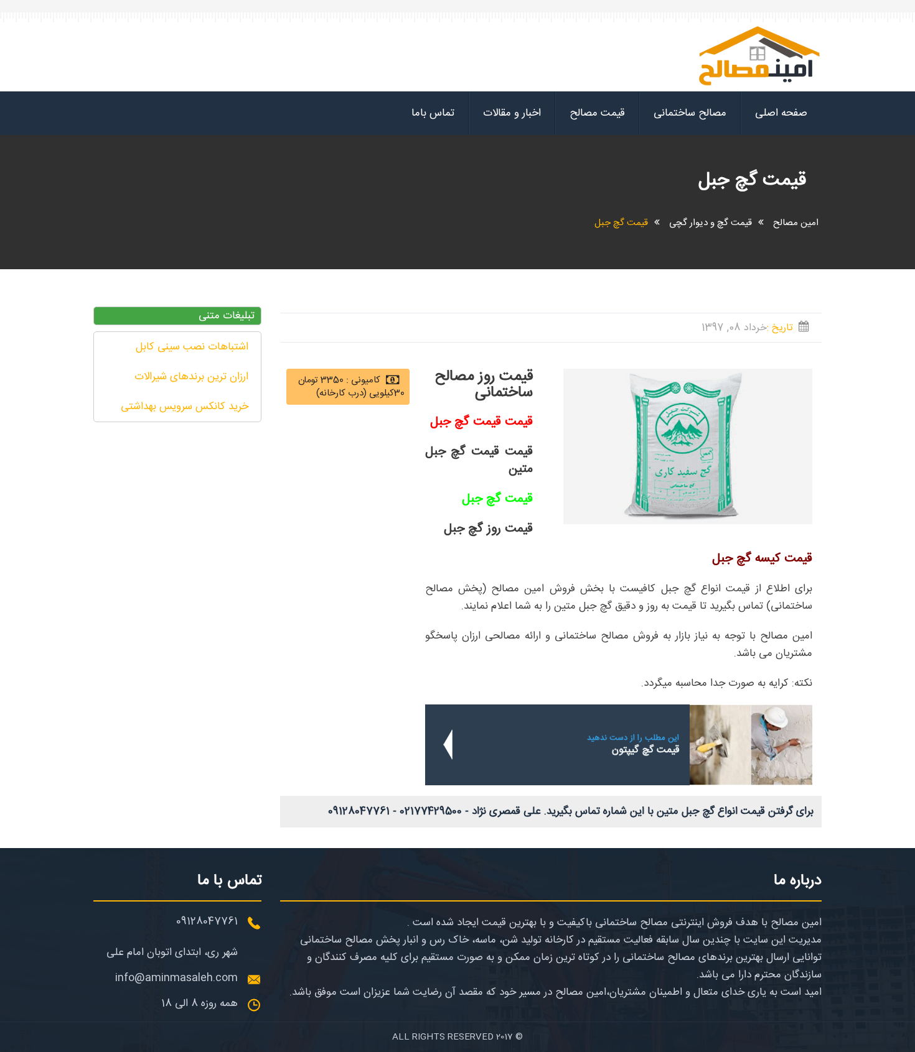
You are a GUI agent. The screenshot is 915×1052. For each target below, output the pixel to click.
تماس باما (432, 113)
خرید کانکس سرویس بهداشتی (184, 406)
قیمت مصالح (597, 113)
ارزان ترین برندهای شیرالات (191, 376)
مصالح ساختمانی (690, 113)
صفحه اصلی (781, 113)
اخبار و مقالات (512, 113)
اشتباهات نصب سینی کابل (192, 347)
